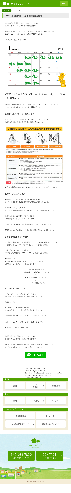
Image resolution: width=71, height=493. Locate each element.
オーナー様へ (51, 415)
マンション (56, 400)
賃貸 (15, 385)
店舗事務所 (35, 386)
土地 (15, 400)
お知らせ (6, 10)
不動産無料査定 (20, 415)
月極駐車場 (56, 385)
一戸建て (35, 400)
